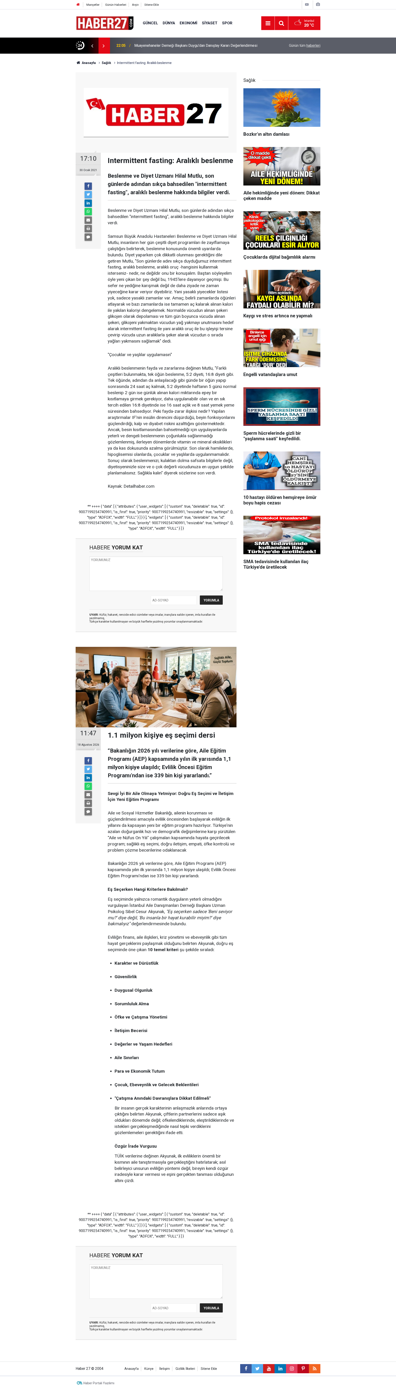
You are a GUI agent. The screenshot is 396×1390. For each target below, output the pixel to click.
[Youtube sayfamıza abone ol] (269, 1368)
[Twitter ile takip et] (257, 1368)
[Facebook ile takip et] (246, 1368)
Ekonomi (188, 23)
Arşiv (135, 4)
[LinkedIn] (88, 203)
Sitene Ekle (151, 4)
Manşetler (92, 4)
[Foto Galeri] (317, 4)
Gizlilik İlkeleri (185, 1369)
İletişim (164, 1369)
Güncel (150, 23)
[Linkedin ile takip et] (280, 1368)
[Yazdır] (88, 228)
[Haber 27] (105, 23)
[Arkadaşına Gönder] (88, 220)
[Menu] (268, 23)
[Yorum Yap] (88, 237)
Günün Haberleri (115, 4)
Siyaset (209, 23)
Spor (227, 23)
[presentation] (92, 45)
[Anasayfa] (78, 4)
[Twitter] (88, 194)
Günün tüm (304, 45)
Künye (149, 1369)
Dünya (169, 23)
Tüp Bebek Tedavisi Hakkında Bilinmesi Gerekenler (174, 45)
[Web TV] (306, 4)
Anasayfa (131, 1369)
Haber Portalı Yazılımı (98, 1383)
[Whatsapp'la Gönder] (88, 211)
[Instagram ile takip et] (291, 1368)
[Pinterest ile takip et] (303, 1368)
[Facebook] (88, 186)
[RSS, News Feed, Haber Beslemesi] (314, 1368)
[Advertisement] (49, 134)
